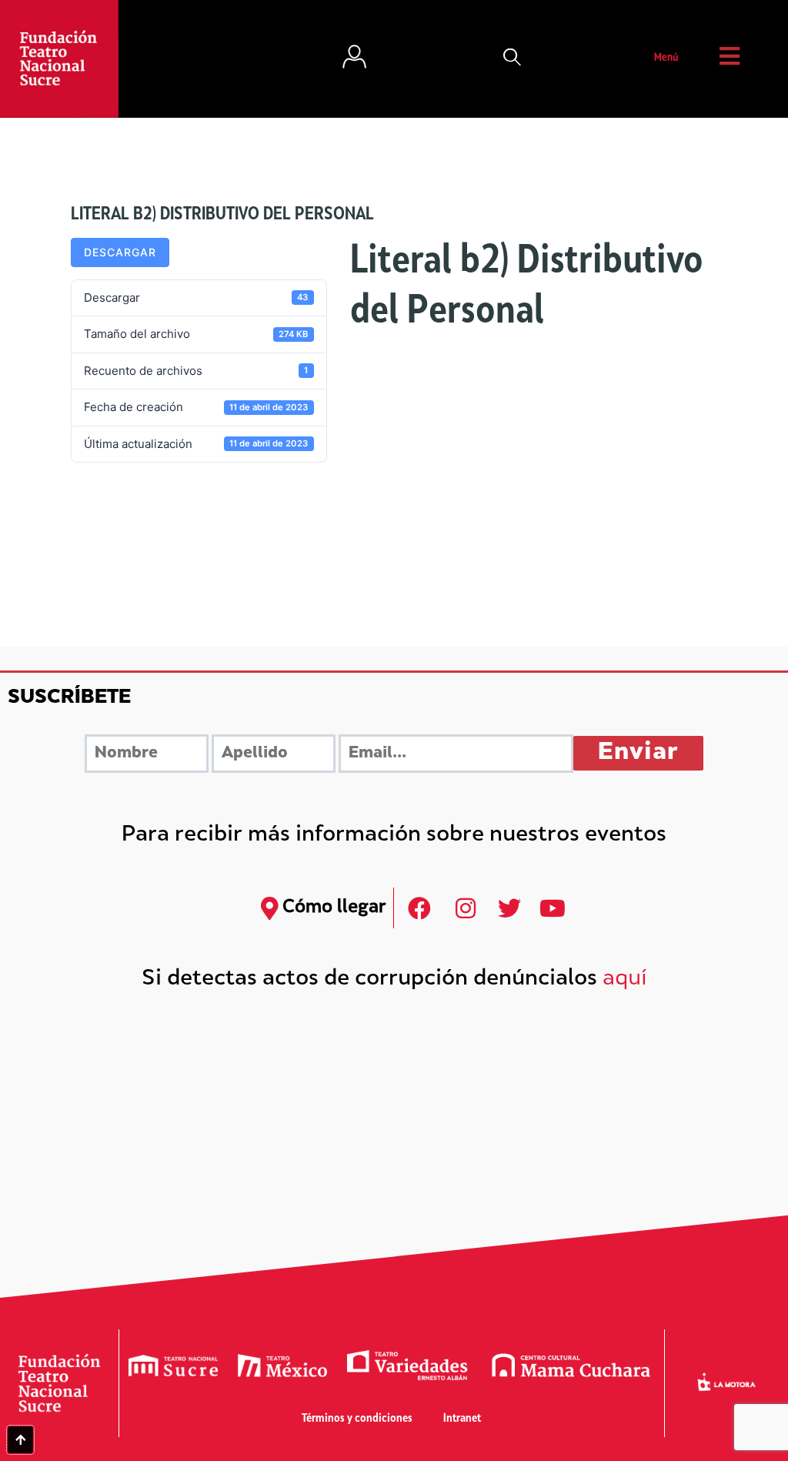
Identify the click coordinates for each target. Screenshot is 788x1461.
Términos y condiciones (357, 1419)
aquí (625, 979)
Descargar (120, 252)
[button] (512, 58)
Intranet (462, 1419)
